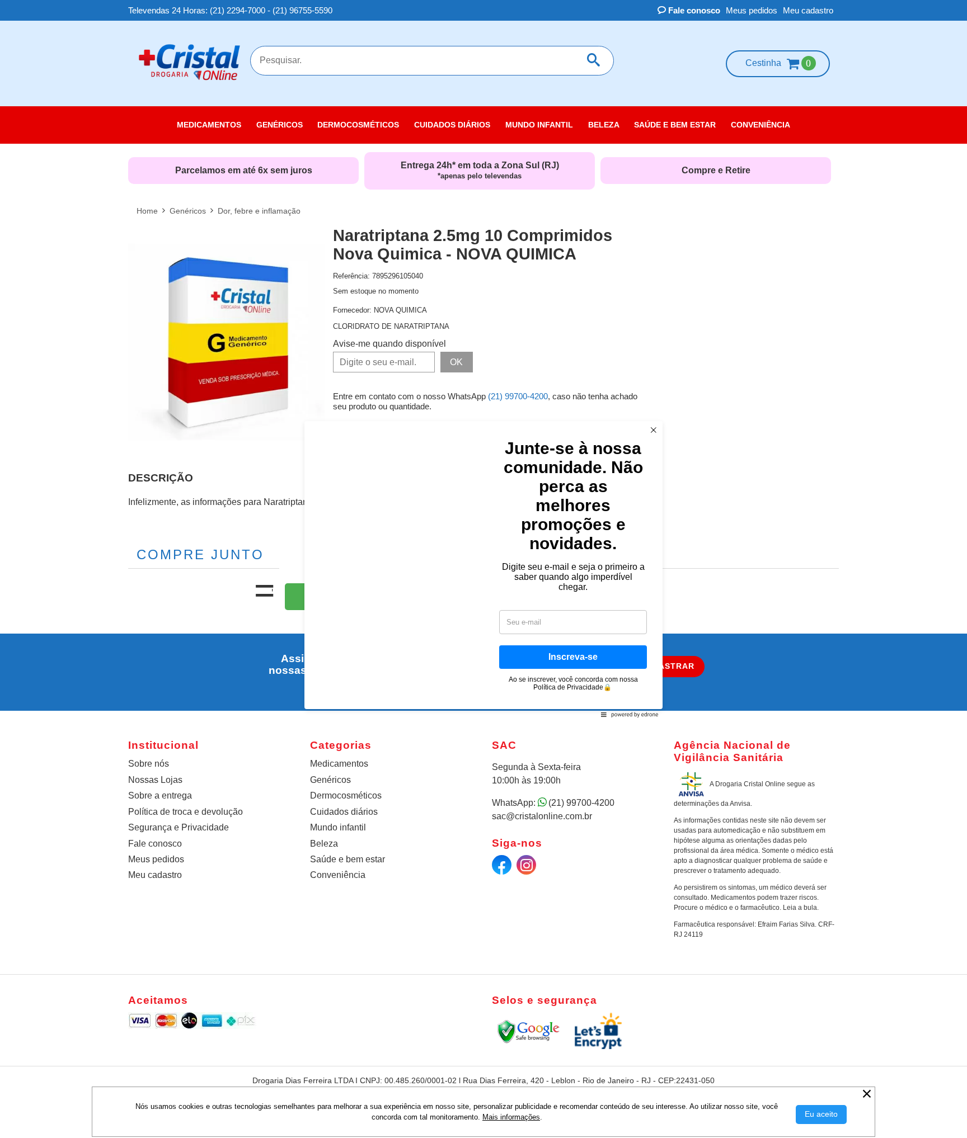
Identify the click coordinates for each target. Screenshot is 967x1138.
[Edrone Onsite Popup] (483, 569)
